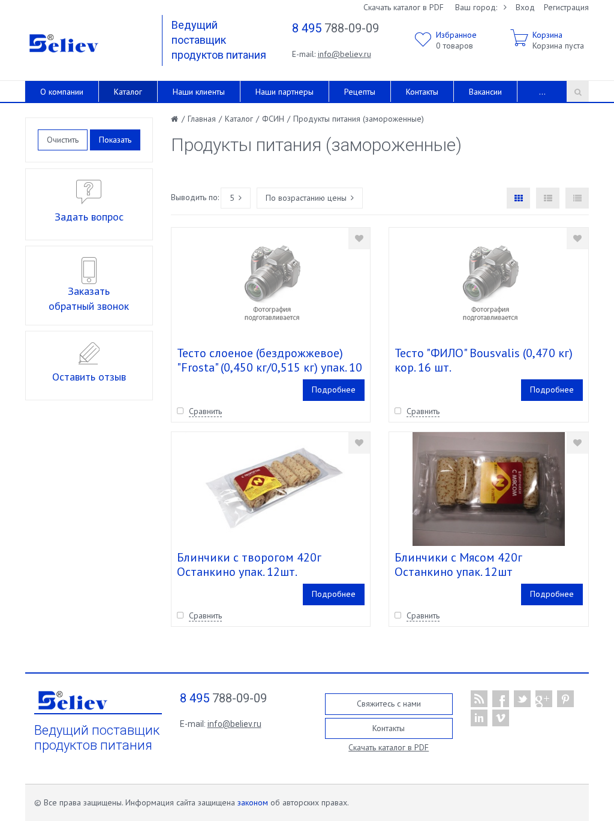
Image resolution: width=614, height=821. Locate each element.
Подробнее (334, 389)
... (542, 91)
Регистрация (566, 7)
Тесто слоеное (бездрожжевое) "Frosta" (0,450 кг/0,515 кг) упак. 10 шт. (269, 367)
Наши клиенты (199, 91)
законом (252, 802)
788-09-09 (335, 28)
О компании (61, 91)
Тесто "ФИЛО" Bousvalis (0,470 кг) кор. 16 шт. (484, 360)
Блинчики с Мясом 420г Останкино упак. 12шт (458, 564)
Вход (525, 7)
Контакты (422, 91)
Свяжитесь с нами (389, 703)
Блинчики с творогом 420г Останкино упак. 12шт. (249, 564)
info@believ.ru (344, 54)
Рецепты (359, 91)
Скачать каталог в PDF (403, 7)
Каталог (128, 91)
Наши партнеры (284, 91)
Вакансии (485, 91)
